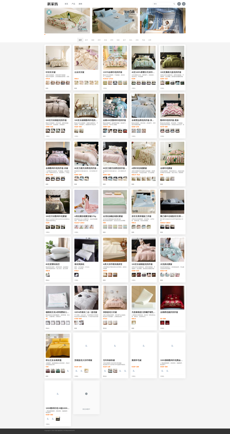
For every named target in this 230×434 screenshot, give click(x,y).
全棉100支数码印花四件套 (114, 120)
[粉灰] (120, 226)
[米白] (105, 274)
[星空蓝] (63, 178)
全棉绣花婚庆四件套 (169, 312)
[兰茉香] (86, 82)
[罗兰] (139, 178)
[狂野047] (134, 274)
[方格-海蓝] (120, 370)
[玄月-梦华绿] (58, 130)
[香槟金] (167, 130)
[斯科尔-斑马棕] (48, 130)
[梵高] (105, 130)
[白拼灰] (81, 370)
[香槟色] (172, 226)
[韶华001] (177, 82)
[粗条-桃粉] (115, 370)
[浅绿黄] (115, 226)
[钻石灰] (177, 130)
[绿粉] (105, 226)
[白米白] (63, 370)
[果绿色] (149, 226)
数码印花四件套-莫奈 (169, 120)
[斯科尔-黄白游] (53, 130)
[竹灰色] (134, 130)
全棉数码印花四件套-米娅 (57, 168)
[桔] (81, 130)
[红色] (48, 418)
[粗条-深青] (110, 370)
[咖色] (58, 418)
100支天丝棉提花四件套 (56, 120)
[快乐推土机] (48, 322)
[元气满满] (154, 274)
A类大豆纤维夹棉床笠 (112, 264)
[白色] (81, 322)
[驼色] (167, 370)
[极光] (115, 130)
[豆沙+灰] (76, 226)
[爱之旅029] (172, 82)
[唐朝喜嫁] (162, 322)
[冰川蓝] (144, 226)
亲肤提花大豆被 (110, 312)
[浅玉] (177, 274)
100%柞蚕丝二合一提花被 (85, 312)
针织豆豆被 (51, 72)
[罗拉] (68, 82)
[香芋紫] (48, 178)
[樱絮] (91, 82)
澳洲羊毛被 (137, 360)
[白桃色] (110, 322)
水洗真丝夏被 (166, 264)
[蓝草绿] (125, 226)
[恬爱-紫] (154, 178)
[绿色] (53, 418)
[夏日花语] (120, 82)
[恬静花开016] (162, 82)
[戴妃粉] (105, 322)
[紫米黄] (110, 226)
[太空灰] (53, 178)
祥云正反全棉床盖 (54, 360)
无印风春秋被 (109, 360)
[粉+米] (91, 226)
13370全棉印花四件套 (112, 72)
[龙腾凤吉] (167, 322)
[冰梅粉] (76, 178)
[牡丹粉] (139, 82)
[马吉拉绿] (110, 130)
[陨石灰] (134, 226)
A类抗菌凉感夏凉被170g (85, 216)
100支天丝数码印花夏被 (56, 216)
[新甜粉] (144, 130)
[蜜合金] (134, 82)
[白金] (86, 178)
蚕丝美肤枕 (79, 264)
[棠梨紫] (149, 82)
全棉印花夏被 (166, 168)
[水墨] (63, 226)
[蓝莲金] (144, 82)
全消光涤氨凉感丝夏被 (113, 216)
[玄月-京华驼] (63, 130)
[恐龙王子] (68, 322)
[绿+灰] (81, 226)
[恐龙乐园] (58, 322)
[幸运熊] (48, 82)
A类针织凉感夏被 (139, 168)
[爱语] (144, 178)
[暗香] (53, 82)
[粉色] (167, 226)
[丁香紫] (48, 370)
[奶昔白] (120, 178)
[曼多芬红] (125, 130)
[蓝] (76, 130)
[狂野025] (144, 274)
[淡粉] (110, 274)
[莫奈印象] (53, 226)
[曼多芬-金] (120, 130)
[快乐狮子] (53, 322)
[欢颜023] (139, 274)
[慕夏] (58, 226)
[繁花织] (110, 82)
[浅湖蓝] (68, 370)
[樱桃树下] (105, 82)
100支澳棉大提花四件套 (170, 72)
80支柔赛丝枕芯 (53, 264)
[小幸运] (76, 82)
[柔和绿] (58, 370)
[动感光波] (125, 82)
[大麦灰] (115, 322)
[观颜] (48, 226)
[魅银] (115, 178)
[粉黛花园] (149, 178)
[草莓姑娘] (81, 82)
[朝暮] (115, 82)
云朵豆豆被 (79, 72)
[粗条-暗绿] (105, 370)
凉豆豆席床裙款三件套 (141, 216)
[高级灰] (53, 370)
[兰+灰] (86, 226)
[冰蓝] (81, 178)
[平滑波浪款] (134, 322)
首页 (66, 4)
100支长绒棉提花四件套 (142, 264)
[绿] (162, 370)
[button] (44, 34)
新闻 (80, 4)
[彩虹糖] (63, 322)
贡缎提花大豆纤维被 (83, 360)
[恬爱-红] (134, 178)
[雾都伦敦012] (182, 82)
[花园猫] (172, 178)
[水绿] (162, 274)
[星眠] (97, 82)
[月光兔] (58, 82)
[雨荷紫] (154, 82)
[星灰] (115, 274)
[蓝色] (162, 226)
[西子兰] (139, 130)
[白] (48, 274)
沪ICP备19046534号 (69, 430)
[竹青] (162, 178)
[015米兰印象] (167, 82)
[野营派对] (167, 178)
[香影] (63, 82)
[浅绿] (167, 274)
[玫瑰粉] (162, 130)
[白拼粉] (86, 370)
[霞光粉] (139, 226)
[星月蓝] (172, 130)
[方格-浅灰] (125, 370)
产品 (73, 4)
